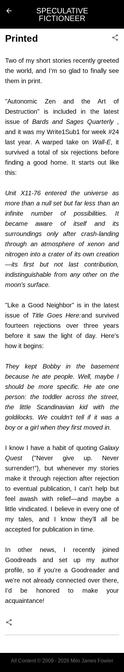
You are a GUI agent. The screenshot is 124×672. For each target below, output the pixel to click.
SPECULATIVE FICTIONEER (62, 14)
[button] (115, 38)
